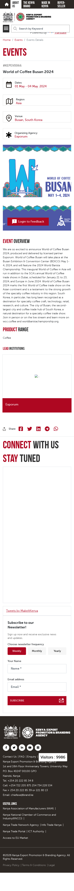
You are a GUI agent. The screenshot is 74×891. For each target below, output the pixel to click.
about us (15, 4)
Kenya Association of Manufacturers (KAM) (28, 808)
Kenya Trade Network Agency (21, 824)
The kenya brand (29, 4)
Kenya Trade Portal (14, 831)
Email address (16, 679)
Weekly (16, 651)
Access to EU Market (15, 837)
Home (7, 40)
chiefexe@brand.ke (22, 795)
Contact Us (10, 756)
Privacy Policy (11, 865)
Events (19, 40)
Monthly (37, 651)
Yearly (57, 651)
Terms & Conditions (34, 865)
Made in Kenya (46, 4)
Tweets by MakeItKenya (22, 611)
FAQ (21, 756)
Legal (51, 865)
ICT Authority (36, 831)
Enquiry (31, 756)
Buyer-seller (61, 4)
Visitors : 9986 (53, 757)
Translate (60, 32)
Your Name (14, 661)
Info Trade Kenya (51, 824)
